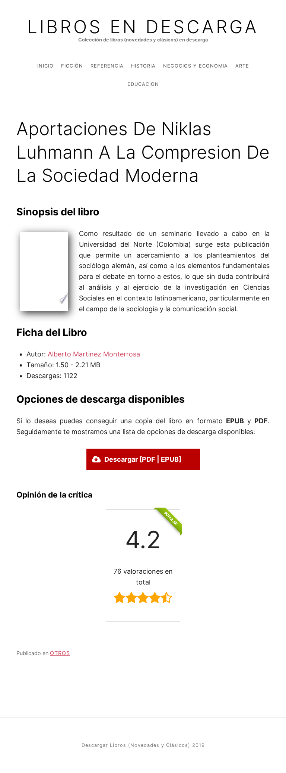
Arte (242, 66)
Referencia (107, 66)
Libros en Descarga (143, 27)
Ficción (72, 66)
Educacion (143, 84)
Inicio (45, 66)
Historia (143, 66)
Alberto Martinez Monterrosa (94, 354)
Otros (60, 653)
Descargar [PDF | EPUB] (142, 459)
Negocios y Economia (195, 66)
